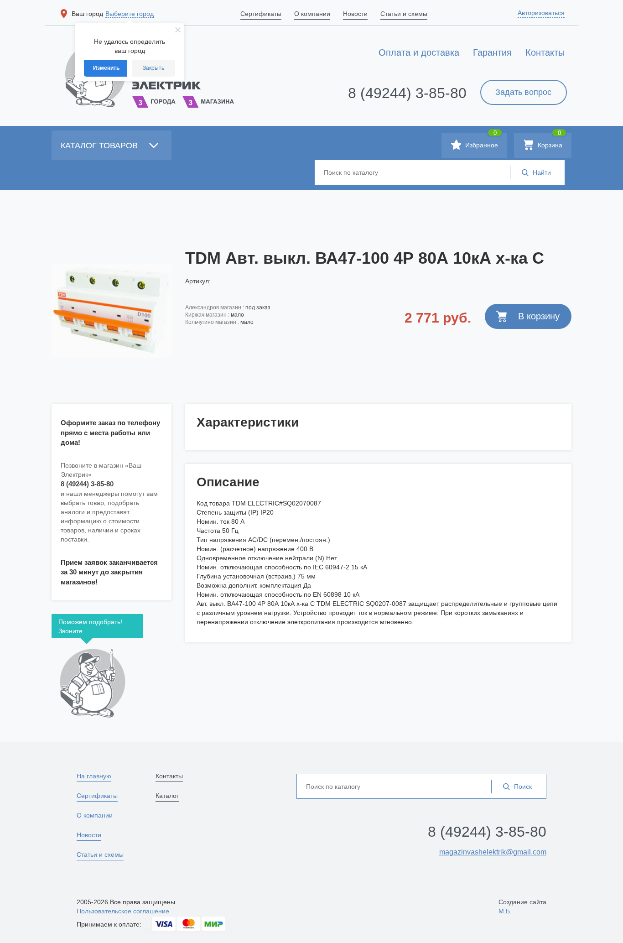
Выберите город (129, 13)
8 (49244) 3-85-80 (407, 93)
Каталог (167, 795)
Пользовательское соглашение (123, 911)
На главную (94, 776)
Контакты (169, 776)
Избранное (480, 141)
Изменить (106, 68)
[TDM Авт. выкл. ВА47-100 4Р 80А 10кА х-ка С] (111, 311)
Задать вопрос (523, 92)
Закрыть (153, 68)
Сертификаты (97, 795)
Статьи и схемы (100, 854)
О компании (95, 815)
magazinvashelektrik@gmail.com (492, 852)
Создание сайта (522, 906)
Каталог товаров (100, 145)
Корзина (549, 141)
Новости (89, 835)
